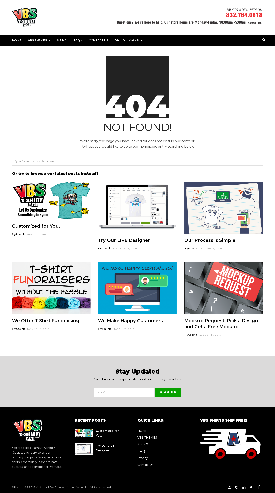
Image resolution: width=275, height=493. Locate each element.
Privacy (143, 458)
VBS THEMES (37, 40)
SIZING (62, 40)
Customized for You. (36, 226)
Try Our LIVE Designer (124, 240)
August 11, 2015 (210, 335)
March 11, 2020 (37, 234)
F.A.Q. (142, 451)
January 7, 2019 (210, 248)
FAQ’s (77, 40)
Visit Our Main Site (128, 40)
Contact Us (145, 465)
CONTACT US (98, 40)
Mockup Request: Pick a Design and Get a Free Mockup (221, 323)
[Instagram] (229, 487)
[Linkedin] (243, 487)
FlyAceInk (18, 234)
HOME (16, 40)
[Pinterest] (236, 487)
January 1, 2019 (38, 329)
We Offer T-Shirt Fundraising (45, 321)
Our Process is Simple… (211, 240)
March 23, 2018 (123, 329)
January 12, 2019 (125, 248)
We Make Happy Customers (130, 321)
